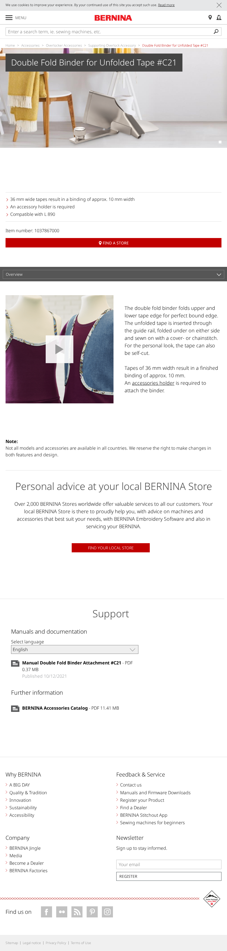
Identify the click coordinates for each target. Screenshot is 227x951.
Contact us (131, 785)
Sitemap (12, 942)
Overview (14, 274)
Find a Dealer (133, 808)
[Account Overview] (218, 17)
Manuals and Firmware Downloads (155, 793)
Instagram (107, 911)
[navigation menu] (9, 17)
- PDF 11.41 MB (70, 708)
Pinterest (92, 911)
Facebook (46, 911)
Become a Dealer (26, 863)
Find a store (116, 243)
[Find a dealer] (210, 17)
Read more (166, 4)
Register (128, 876)
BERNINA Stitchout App (143, 815)
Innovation (20, 800)
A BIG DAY (19, 785)
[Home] (113, 18)
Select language (27, 642)
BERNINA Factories (28, 870)
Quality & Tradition (28, 793)
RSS (76, 911)
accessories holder (153, 383)
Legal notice (32, 942)
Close (219, 5)
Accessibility (21, 815)
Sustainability (23, 808)
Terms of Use (81, 942)
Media (15, 856)
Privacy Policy (56, 942)
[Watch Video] (60, 349)
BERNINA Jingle (25, 848)
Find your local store (111, 547)
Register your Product (142, 800)
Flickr (61, 911)
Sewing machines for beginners (152, 823)
